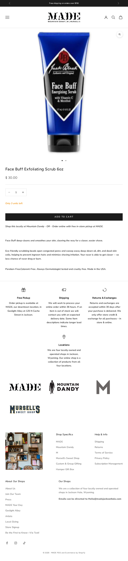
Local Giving (11, 521)
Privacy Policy (102, 458)
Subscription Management (109, 463)
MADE (59, 441)
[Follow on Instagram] (15, 543)
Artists (8, 516)
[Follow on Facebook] (7, 543)
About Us (10, 488)
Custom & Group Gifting (68, 463)
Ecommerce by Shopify (75, 553)
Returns (99, 447)
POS (59, 553)
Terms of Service (104, 452)
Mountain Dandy (65, 447)
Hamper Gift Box (65, 469)
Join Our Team (13, 494)
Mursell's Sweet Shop (67, 458)
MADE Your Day (13, 505)
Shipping (99, 441)
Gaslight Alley (12, 510)
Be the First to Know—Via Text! (22, 532)
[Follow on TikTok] (24, 543)
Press (8, 499)
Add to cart (64, 216)
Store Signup (12, 527)
